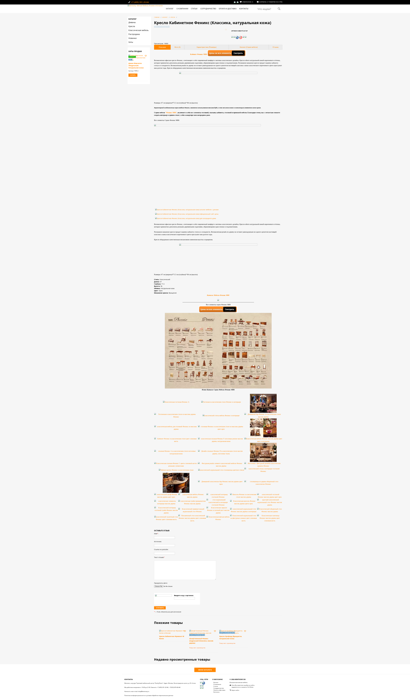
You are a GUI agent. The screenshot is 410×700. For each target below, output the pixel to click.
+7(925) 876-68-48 (174, 687)
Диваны (132, 22)
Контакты (243, 8)
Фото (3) (177, 47)
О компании (182, 8)
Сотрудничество (208, 8)
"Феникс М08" (171, 112)
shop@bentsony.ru (143, 691)
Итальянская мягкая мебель (238, 682)
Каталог (169, 8)
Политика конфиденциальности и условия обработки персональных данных (148, 695)
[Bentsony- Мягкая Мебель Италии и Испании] (145, 6)
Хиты (130, 42)
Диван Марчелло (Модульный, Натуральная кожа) (136, 65)
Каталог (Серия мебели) (249, 47)
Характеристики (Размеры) (206, 47)
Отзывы (276, 47)
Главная (156, 17)
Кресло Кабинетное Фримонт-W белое (171, 637)
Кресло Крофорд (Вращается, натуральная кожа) (230, 637)
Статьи (194, 8)
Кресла (131, 26)
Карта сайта (235, 690)
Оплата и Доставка (227, 8)
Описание (162, 47)
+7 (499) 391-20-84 (140, 2)
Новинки (132, 38)
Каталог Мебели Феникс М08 (218, 295)
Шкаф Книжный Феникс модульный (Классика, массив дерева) (201, 641)
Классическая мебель (138, 30)
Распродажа (134, 34)
